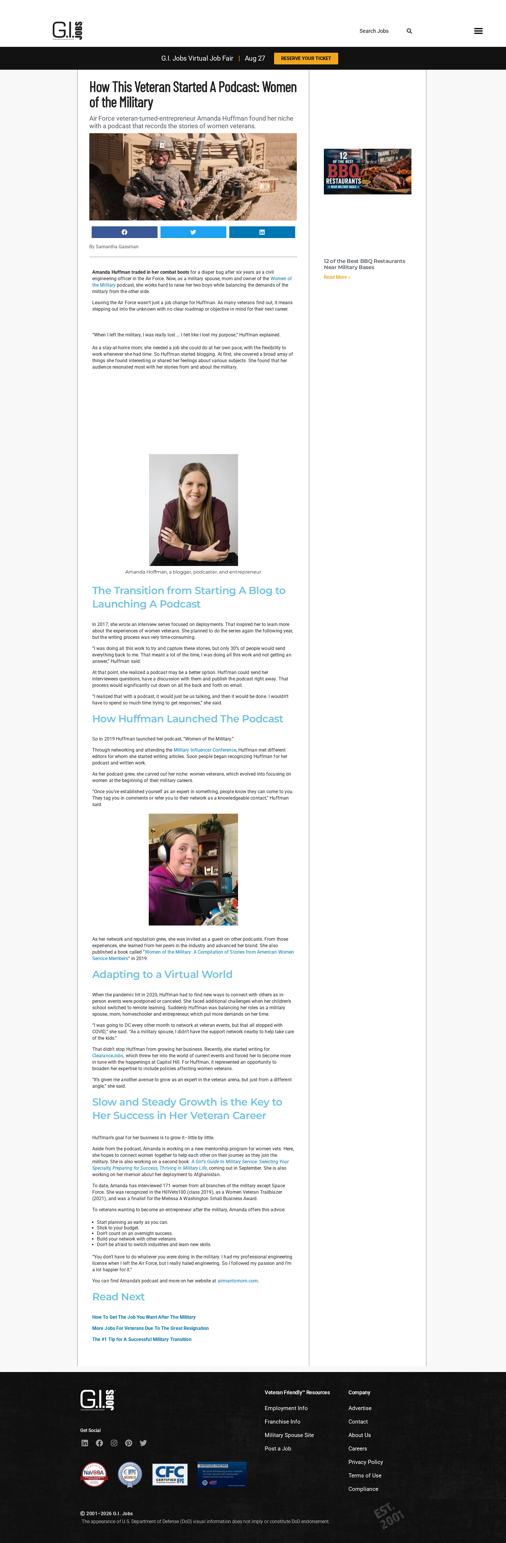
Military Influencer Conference (205, 750)
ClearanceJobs (107, 1055)
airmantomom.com (238, 1281)
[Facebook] (99, 1443)
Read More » (337, 277)
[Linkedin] (84, 1443)
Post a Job (278, 1448)
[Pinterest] (128, 1443)
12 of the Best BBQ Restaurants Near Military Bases (364, 264)
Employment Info (286, 1408)
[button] (409, 31)
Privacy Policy (365, 1462)
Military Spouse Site (289, 1435)
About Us (359, 1435)
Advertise (360, 1408)
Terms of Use (365, 1475)
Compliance (363, 1489)
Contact (358, 1421)
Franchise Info (282, 1421)
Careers (357, 1448)
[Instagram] (114, 1443)
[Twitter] (143, 1443)
